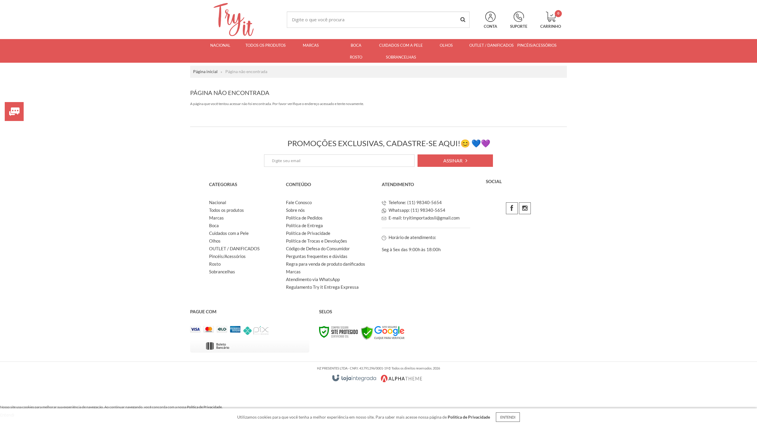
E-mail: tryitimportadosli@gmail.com (424, 217)
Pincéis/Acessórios (227, 256)
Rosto (215, 264)
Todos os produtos (226, 210)
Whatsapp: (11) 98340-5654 (416, 210)
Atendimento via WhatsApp (313, 279)
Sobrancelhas (222, 271)
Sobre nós (295, 210)
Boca (214, 225)
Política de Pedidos (304, 217)
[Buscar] (463, 20)
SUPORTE (518, 26)
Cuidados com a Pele (229, 233)
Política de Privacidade (308, 233)
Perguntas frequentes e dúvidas (316, 256)
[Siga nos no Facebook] (512, 208)
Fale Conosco (299, 202)
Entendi (507, 417)
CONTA (490, 26)
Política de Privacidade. (205, 407)
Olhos (215, 240)
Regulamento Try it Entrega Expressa (322, 287)
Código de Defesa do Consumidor (318, 248)
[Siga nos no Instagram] (525, 208)
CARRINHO (550, 20)
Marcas (216, 217)
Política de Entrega (304, 225)
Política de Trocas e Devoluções (316, 240)
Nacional (217, 202)
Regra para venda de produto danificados (325, 264)
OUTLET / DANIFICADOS (234, 248)
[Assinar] (455, 160)
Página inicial (205, 71)
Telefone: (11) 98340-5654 (415, 202)
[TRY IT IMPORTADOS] (233, 19)
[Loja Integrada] (354, 378)
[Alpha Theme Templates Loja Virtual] (401, 378)
